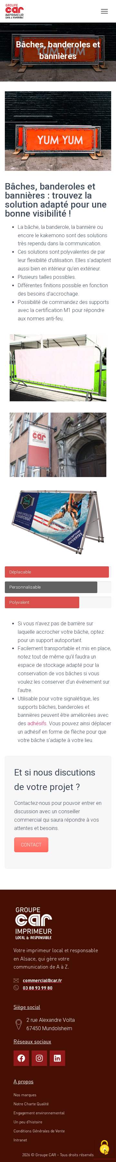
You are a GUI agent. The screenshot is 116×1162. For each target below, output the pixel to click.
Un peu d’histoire (28, 1121)
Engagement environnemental (39, 1112)
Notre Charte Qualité (31, 1103)
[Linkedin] (57, 1058)
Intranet (20, 1140)
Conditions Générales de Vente (39, 1130)
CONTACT (31, 844)
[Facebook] (21, 1058)
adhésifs (36, 723)
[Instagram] (39, 1058)
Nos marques (25, 1094)
